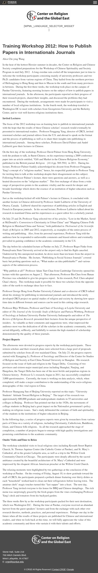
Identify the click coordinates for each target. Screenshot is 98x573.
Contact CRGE (59, 569)
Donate (70, 569)
